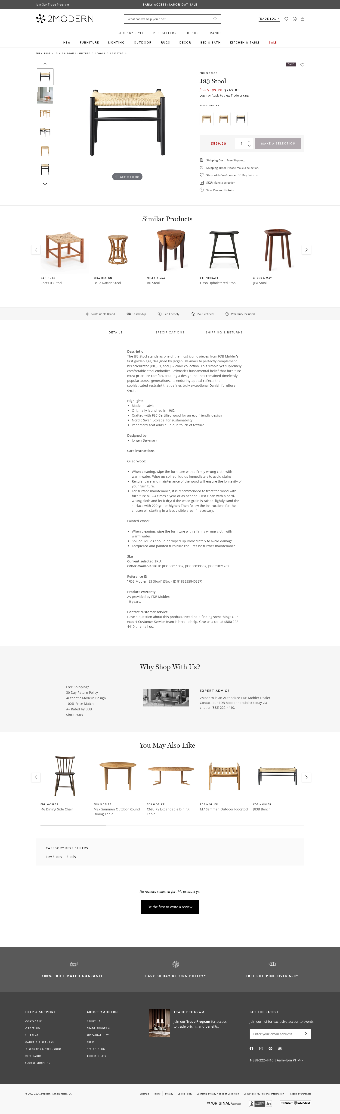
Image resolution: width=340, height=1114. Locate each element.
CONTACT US (34, 1021)
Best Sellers (164, 33)
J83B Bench (262, 809)
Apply (215, 95)
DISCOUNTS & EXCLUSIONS (43, 1049)
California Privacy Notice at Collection (218, 1093)
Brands (215, 33)
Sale (273, 43)
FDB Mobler (209, 73)
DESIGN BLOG (96, 1049)
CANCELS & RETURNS (39, 1042)
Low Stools (118, 53)
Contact (206, 702)
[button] (302, 19)
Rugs (165, 43)
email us (146, 626)
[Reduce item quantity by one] (250, 146)
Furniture (89, 43)
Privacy (169, 1093)
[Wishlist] (286, 19)
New (67, 43)
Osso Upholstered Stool (218, 283)
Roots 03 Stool (51, 283)
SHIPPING (31, 1035)
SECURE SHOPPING (38, 1063)
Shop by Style (131, 33)
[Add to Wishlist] (302, 64)
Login (203, 95)
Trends (191, 33)
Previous (61, 122)
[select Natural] (206, 119)
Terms (157, 1093)
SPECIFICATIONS (170, 332)
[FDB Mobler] (166, 698)
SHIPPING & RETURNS (224, 332)
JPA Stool (260, 283)
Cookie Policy (185, 1093)
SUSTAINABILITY (98, 1035)
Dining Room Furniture (73, 53)
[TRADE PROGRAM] (189, 1024)
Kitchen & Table (245, 43)
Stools (100, 53)
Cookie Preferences (300, 1093)
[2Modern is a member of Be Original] (224, 1103)
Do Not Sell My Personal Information (264, 1093)
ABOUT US (93, 1021)
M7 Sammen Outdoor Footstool (224, 809)
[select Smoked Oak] (224, 119)
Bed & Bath (211, 43)
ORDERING (32, 1028)
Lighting (116, 43)
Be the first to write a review (170, 906)
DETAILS (116, 332)
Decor (185, 43)
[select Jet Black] (241, 119)
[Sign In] (295, 19)
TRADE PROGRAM (98, 1028)
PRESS (91, 1042)
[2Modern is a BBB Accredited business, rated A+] (261, 1105)
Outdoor (143, 43)
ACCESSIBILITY (97, 1056)
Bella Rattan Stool (107, 283)
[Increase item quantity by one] (250, 140)
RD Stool (153, 283)
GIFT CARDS (33, 1056)
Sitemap (144, 1093)
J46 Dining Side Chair (56, 809)
